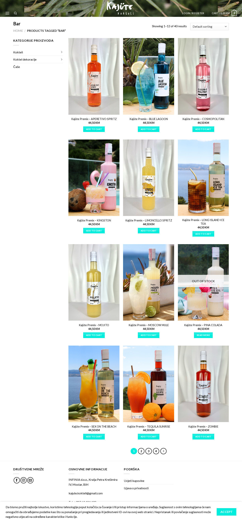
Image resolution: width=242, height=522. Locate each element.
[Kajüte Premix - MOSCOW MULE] (148, 282)
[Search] (15, 13)
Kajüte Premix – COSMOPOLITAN (203, 119)
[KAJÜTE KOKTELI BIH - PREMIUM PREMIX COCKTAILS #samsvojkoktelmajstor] (121, 8)
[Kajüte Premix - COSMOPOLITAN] (203, 76)
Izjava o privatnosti (136, 488)
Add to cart (94, 129)
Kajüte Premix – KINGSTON (94, 220)
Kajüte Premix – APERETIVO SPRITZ (94, 119)
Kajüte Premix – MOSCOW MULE (149, 325)
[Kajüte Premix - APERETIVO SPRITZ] (93, 76)
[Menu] (7, 13)
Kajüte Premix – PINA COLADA (203, 325)
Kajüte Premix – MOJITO (94, 325)
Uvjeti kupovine (134, 480)
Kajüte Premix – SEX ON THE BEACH (94, 426)
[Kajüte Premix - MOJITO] (93, 282)
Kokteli (18, 52)
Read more (203, 335)
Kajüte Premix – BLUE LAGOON (149, 119)
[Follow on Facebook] (17, 480)
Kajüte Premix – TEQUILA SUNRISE (148, 426)
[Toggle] (61, 52)
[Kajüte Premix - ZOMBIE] (203, 384)
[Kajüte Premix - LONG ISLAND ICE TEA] (203, 177)
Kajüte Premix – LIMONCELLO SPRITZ (148, 220)
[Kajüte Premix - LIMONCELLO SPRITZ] (148, 177)
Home (18, 30)
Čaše (16, 67)
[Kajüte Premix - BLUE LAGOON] (148, 76)
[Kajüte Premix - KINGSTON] (93, 177)
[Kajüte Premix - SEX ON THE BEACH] (93, 384)
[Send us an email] (30, 480)
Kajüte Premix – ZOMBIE (203, 426)
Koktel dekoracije (24, 59)
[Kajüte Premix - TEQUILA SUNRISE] (148, 384)
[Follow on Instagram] (23, 480)
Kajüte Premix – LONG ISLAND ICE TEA (203, 221)
